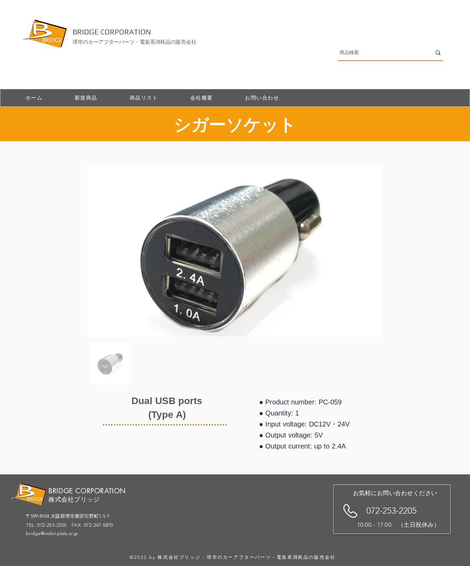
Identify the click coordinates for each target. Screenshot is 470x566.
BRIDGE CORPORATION (112, 31)
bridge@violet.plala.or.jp (52, 533)
